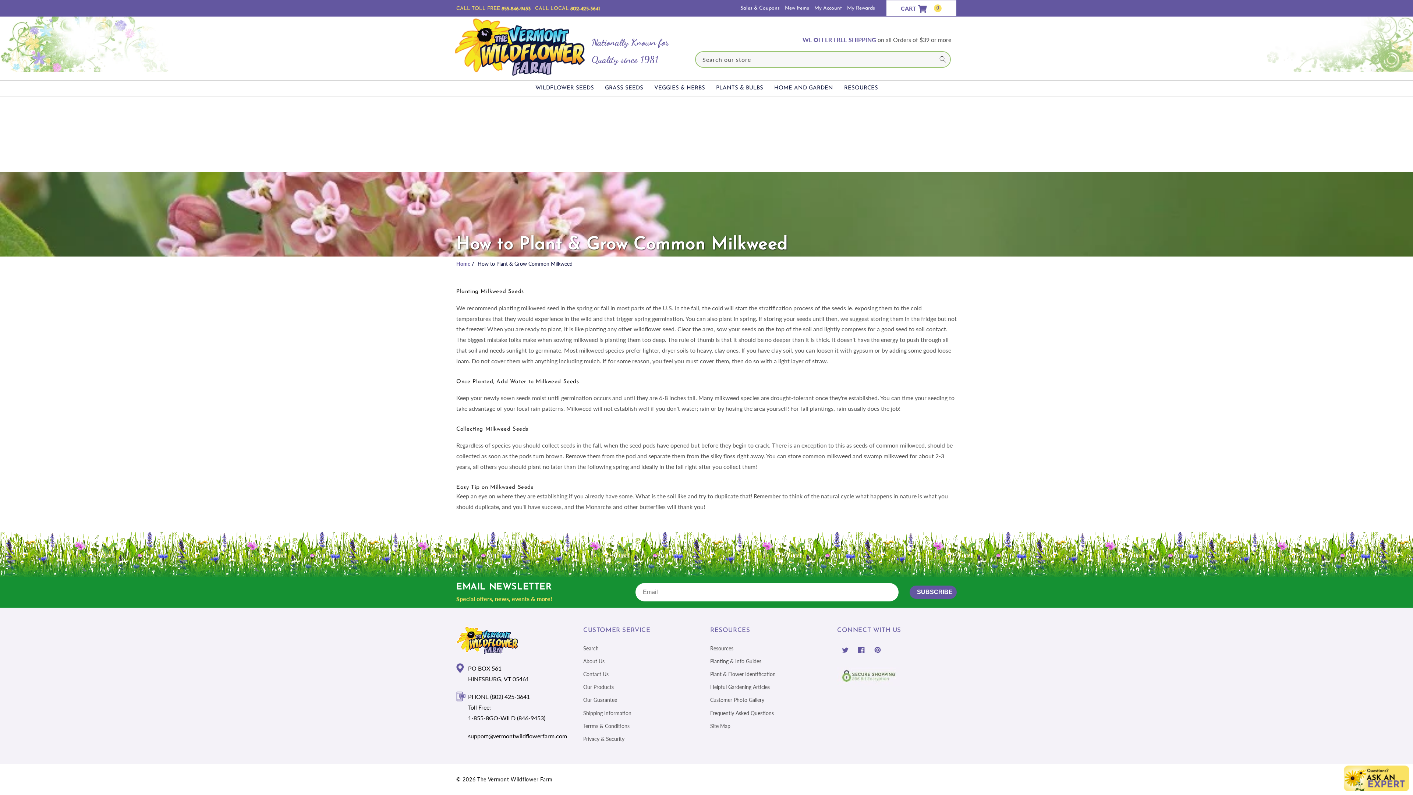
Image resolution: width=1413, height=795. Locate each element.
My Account (828, 8)
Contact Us (596, 674)
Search (591, 648)
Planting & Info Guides (735, 661)
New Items (797, 8)
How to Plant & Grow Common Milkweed (525, 264)
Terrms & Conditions (606, 726)
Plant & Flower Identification (743, 674)
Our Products (598, 687)
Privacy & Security (603, 739)
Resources (721, 648)
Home (463, 264)
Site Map (720, 726)
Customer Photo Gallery (737, 700)
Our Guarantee (600, 700)
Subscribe (935, 592)
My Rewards (861, 8)
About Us (594, 661)
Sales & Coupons (760, 8)
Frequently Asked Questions (742, 713)
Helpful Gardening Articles (740, 687)
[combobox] (823, 59)
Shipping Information (607, 713)
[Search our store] (943, 59)
